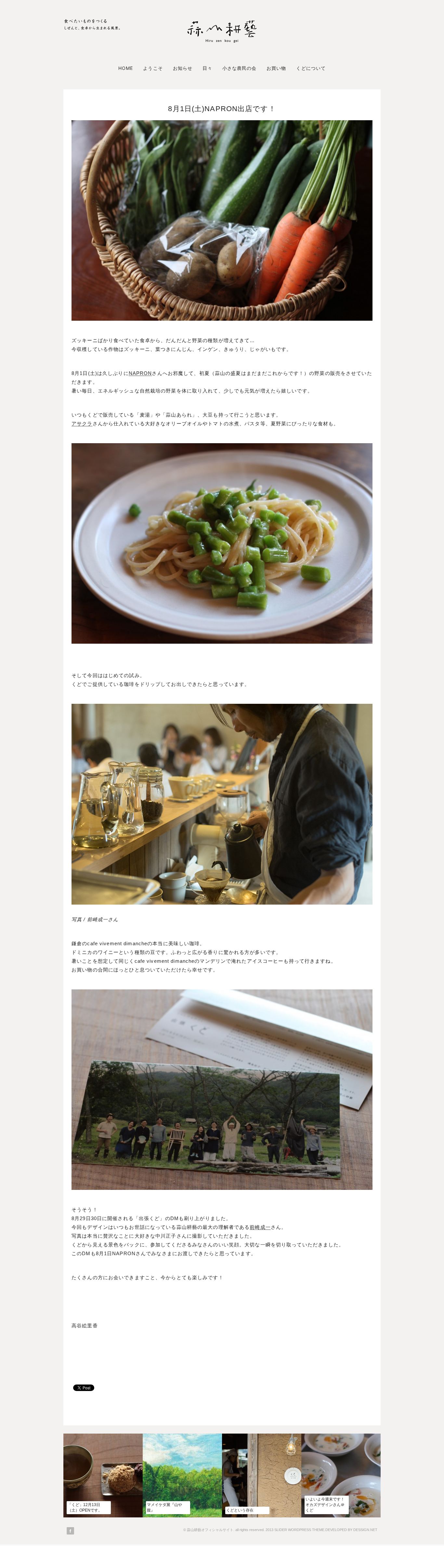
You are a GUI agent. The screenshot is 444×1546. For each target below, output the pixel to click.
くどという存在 (240, 1510)
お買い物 (276, 68)
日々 (207, 68)
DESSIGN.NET (365, 1530)
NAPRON (140, 373)
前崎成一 (260, 1227)
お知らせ (182, 68)
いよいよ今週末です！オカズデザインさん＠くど (325, 1505)
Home (125, 68)
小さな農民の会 (239, 68)
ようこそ (153, 68)
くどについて (310, 68)
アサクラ (82, 423)
